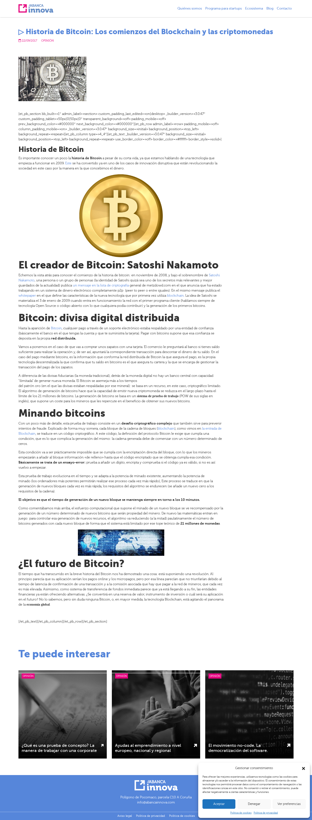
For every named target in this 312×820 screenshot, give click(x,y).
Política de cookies (241, 812)
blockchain (175, 296)
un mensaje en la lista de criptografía (101, 285)
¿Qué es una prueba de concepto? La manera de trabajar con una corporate (59, 748)
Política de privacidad (266, 812)
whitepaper (27, 296)
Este (68, 163)
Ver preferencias (289, 804)
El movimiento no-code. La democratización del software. (238, 748)
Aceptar (219, 804)
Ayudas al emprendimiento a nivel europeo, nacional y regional (148, 748)
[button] (303, 768)
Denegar (254, 804)
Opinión (47, 40)
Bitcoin (56, 328)
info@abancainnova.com (156, 802)
